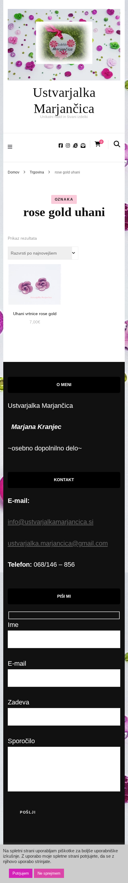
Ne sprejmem (49, 873)
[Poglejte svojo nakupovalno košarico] (98, 144)
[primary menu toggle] (11, 147)
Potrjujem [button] (21, 873)
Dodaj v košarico (34, 281)
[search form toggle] (117, 144)
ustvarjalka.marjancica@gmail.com (58, 543)
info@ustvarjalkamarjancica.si (50, 522)
